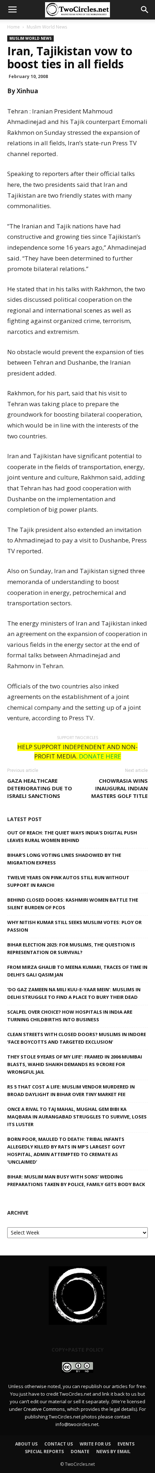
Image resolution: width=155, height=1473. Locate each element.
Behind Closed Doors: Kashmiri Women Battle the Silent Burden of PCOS (72, 904)
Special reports (44, 1451)
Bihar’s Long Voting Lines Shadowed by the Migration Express (64, 859)
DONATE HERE (100, 756)
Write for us (95, 1444)
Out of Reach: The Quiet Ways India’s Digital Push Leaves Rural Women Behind (72, 836)
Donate (80, 1451)
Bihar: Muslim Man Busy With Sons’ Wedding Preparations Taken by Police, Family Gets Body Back (76, 1180)
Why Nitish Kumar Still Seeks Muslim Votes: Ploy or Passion (74, 926)
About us (26, 1444)
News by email (113, 1451)
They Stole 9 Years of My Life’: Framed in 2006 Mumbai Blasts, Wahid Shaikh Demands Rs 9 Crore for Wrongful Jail (74, 1064)
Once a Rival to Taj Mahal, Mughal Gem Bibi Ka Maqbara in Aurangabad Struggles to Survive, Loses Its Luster (77, 1117)
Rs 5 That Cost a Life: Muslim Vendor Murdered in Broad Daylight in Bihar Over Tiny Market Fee (71, 1090)
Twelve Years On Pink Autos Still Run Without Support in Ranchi (68, 881)
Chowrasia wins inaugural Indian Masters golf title (119, 788)
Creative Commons (44, 1409)
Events (126, 1444)
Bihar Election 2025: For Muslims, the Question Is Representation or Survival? (71, 948)
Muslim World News (47, 27)
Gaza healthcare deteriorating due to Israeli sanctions (39, 788)
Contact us (58, 1444)
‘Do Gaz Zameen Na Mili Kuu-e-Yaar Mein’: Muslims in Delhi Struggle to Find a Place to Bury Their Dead (74, 993)
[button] (145, 10)
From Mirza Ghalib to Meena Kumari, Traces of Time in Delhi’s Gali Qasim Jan (77, 971)
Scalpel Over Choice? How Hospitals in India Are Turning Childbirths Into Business (69, 1016)
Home (13, 27)
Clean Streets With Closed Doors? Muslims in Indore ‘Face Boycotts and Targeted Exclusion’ (76, 1038)
